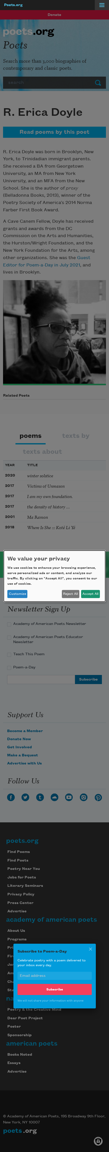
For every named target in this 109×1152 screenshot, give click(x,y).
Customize (17, 594)
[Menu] (102, 5)
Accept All (90, 594)
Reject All (70, 594)
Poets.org (13, 5)
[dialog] (54, 575)
